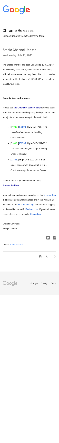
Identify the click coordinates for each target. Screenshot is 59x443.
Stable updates (16, 244)
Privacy (44, 283)
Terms (53, 283)
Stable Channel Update (19, 50)
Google (34, 283)
